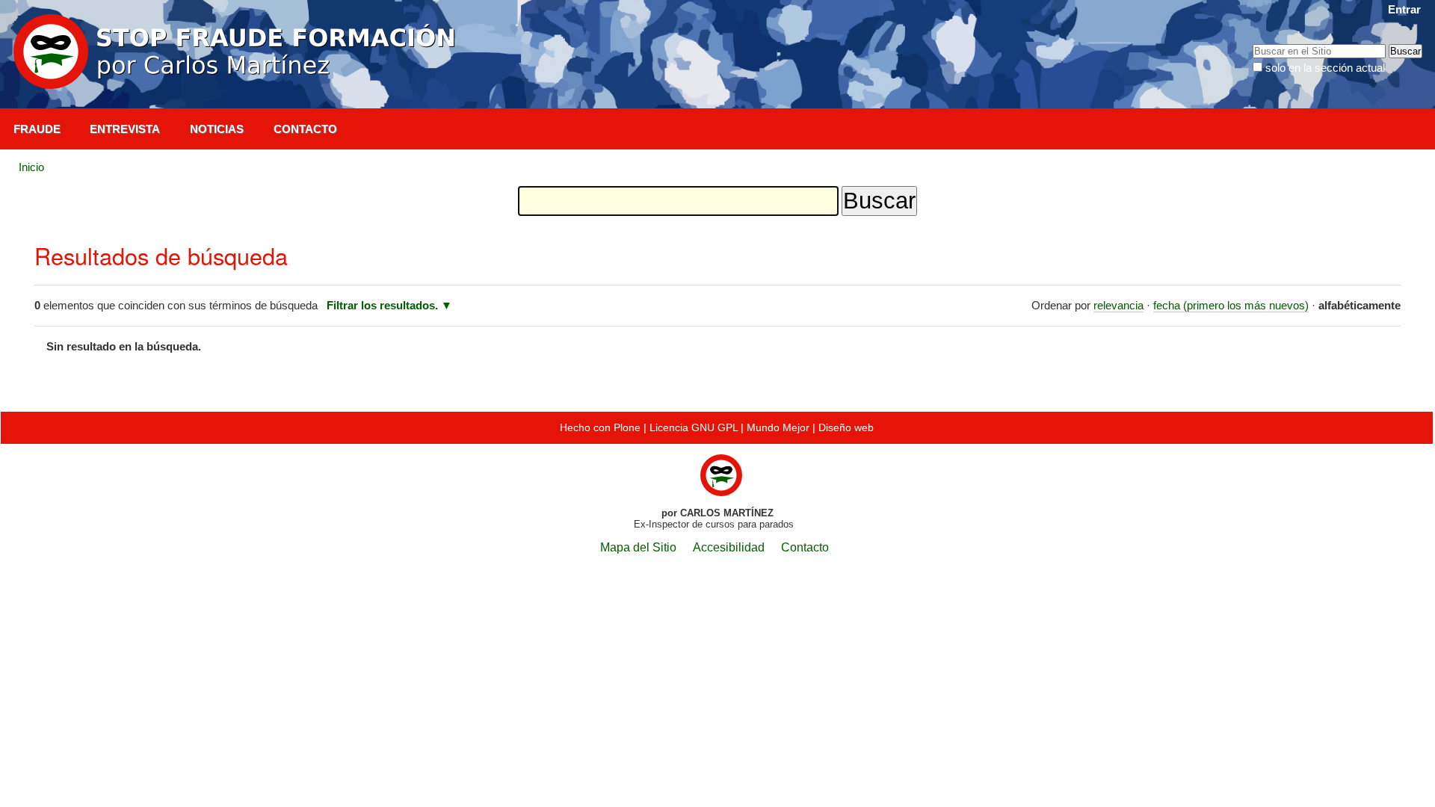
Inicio (31, 167)
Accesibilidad (729, 547)
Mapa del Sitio (638, 547)
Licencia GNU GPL (693, 427)
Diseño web (846, 427)
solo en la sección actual (1325, 67)
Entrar (1404, 9)
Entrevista (125, 129)
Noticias (217, 129)
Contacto (305, 129)
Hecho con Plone (600, 427)
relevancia (1118, 305)
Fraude (37, 129)
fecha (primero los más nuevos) (1231, 305)
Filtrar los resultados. (382, 305)
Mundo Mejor (778, 427)
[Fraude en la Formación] (237, 52)
